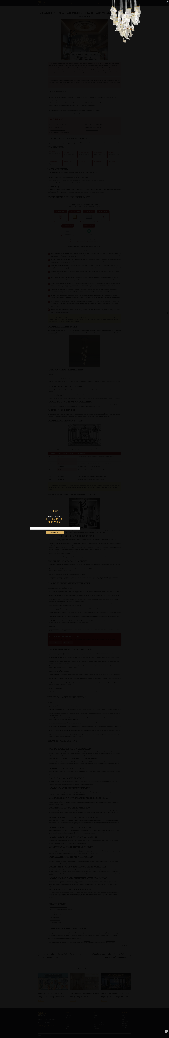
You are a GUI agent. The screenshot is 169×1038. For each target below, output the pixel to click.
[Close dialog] (167, 2)
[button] (55, 536)
